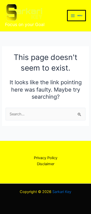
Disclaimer (45, 164)
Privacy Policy (45, 158)
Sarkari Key (61, 191)
